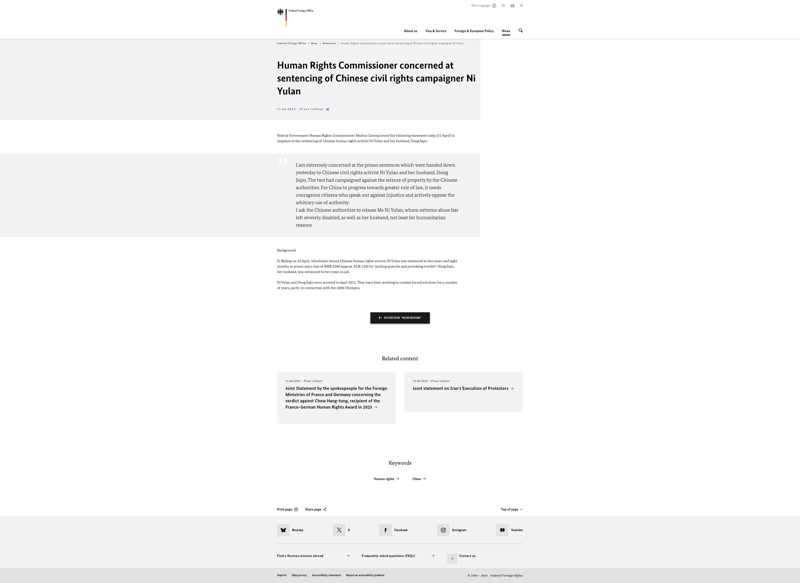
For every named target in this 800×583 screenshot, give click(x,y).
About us (410, 31)
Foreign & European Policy (474, 31)
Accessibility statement (326, 575)
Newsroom (329, 43)
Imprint (282, 575)
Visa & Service (436, 31)
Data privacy (299, 575)
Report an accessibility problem (365, 575)
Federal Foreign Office (291, 43)
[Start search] (521, 30)
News (506, 32)
